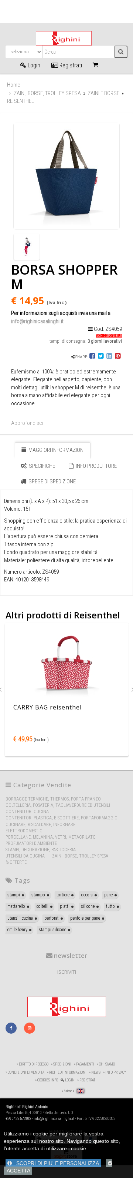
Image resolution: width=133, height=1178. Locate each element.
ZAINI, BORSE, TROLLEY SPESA (47, 93)
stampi (13, 894)
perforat (51, 918)
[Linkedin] (109, 357)
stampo (38, 894)
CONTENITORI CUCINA (27, 811)
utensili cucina (20, 918)
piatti (64, 906)
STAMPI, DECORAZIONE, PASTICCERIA (41, 849)
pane (108, 894)
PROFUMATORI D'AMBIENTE (31, 843)
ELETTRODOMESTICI (25, 830)
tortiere (63, 894)
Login (33, 65)
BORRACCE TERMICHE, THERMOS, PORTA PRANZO (53, 799)
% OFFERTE (16, 862)
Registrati (70, 65)
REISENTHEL (20, 101)
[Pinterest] (117, 357)
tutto (110, 906)
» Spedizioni (61, 1064)
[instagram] (29, 1028)
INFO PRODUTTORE (96, 466)
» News (94, 1072)
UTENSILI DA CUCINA (25, 856)
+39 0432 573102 (18, 1118)
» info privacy (114, 1072)
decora (87, 894)
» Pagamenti (84, 1064)
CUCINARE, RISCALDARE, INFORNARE (40, 824)
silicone (88, 906)
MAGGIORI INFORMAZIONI (56, 450)
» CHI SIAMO (106, 1064)
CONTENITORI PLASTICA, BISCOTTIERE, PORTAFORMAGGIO (61, 817)
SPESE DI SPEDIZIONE (51, 481)
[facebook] (11, 1028)
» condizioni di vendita (25, 1072)
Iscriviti (66, 972)
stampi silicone (52, 929)
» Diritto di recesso (32, 1064)
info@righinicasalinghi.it (37, 321)
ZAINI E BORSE (104, 93)
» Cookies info (46, 1080)
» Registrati (86, 1080)
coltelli (42, 906)
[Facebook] (92, 357)
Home (13, 84)
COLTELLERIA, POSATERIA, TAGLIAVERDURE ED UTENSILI (58, 805)
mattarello (16, 906)
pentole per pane (85, 918)
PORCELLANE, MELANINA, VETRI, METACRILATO (51, 837)
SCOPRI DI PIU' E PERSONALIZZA (55, 1163)
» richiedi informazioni (66, 1072)
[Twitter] (100, 357)
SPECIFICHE (41, 466)
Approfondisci (27, 423)
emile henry (17, 929)
